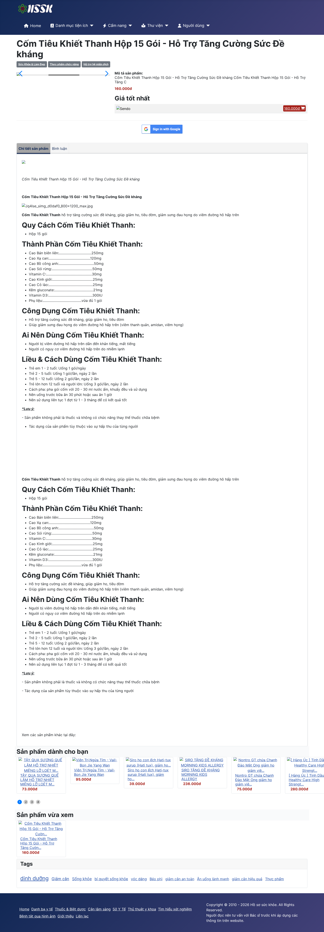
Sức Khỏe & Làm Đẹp (31, 64)
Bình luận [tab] (59, 148)
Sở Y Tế (119, 909)
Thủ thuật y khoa (142, 909)
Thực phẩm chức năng (64, 64)
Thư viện (155, 25)
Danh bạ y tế (42, 909)
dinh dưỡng (34, 878)
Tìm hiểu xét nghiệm (175, 909)
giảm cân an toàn (179, 879)
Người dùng (193, 25)
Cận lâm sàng (99, 909)
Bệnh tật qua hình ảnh (37, 916)
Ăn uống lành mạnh (213, 879)
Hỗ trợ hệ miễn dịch (96, 64)
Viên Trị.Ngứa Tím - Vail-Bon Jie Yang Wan (94, 772)
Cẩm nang (117, 25)
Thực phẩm (274, 879)
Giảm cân (60, 878)
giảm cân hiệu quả (247, 879)
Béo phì (156, 879)
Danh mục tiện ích (72, 25)
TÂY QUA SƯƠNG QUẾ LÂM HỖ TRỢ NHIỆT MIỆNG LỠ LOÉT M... (39, 779)
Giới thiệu (66, 916)
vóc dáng (139, 879)
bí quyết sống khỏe (111, 879)
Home (35, 25)
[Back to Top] (316, 923)
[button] (22, 73)
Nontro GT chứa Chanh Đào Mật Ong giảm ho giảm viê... (254, 779)
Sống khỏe (82, 878)
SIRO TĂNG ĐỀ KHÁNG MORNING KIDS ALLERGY (200, 774)
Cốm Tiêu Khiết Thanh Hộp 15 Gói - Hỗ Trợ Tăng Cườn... (38, 843)
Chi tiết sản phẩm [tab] (33, 148)
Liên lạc (82, 916)
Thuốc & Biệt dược (70, 909)
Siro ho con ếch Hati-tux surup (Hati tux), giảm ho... (148, 774)
